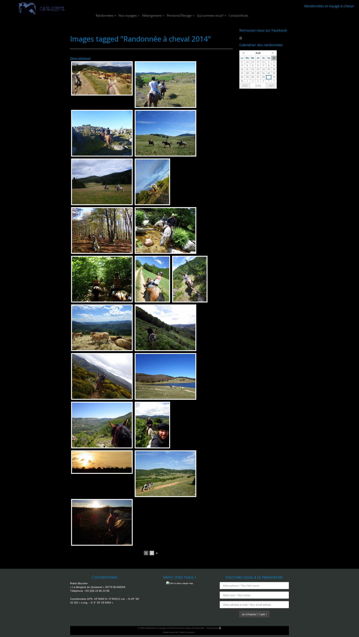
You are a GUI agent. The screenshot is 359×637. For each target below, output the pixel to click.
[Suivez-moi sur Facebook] (241, 38)
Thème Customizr (187, 632)
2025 (244, 85)
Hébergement (152, 15)
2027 (271, 85)
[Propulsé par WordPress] (220, 627)
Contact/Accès (238, 15)
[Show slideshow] (80, 58)
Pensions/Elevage (179, 15)
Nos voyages (128, 15)
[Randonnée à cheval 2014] (102, 376)
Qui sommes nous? (210, 15)
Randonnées (105, 15)
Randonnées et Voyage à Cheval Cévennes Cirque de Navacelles (175, 628)
